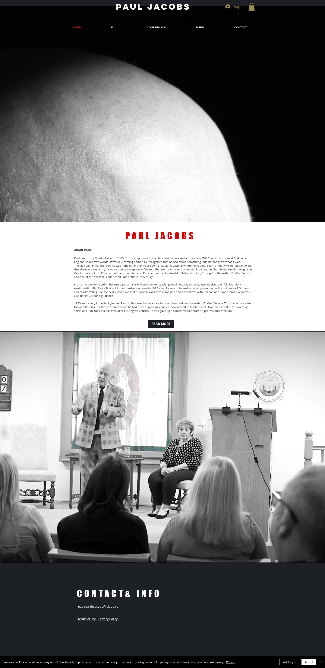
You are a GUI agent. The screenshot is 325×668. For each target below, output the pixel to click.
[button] (251, 7)
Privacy (230, 662)
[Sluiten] (320, 662)
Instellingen (289, 662)
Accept (309, 662)
